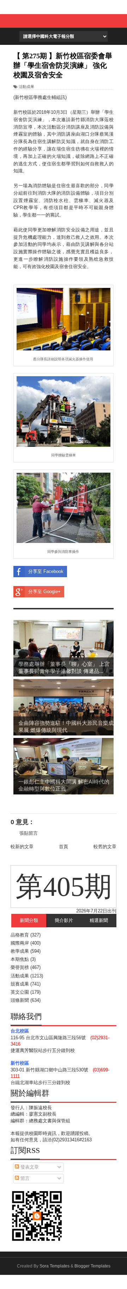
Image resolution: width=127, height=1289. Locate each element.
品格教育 (20, 935)
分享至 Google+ (44, 591)
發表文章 (29, 1167)
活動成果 (26, 86)
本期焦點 (20, 959)
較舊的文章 (104, 846)
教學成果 (20, 951)
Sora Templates (54, 1266)
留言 (24, 1178)
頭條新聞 (20, 1000)
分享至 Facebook (46, 571)
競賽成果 (20, 984)
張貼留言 (28, 833)
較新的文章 (22, 846)
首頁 (63, 846)
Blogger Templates (92, 1266)
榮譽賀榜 (20, 967)
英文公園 (20, 992)
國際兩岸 (20, 943)
